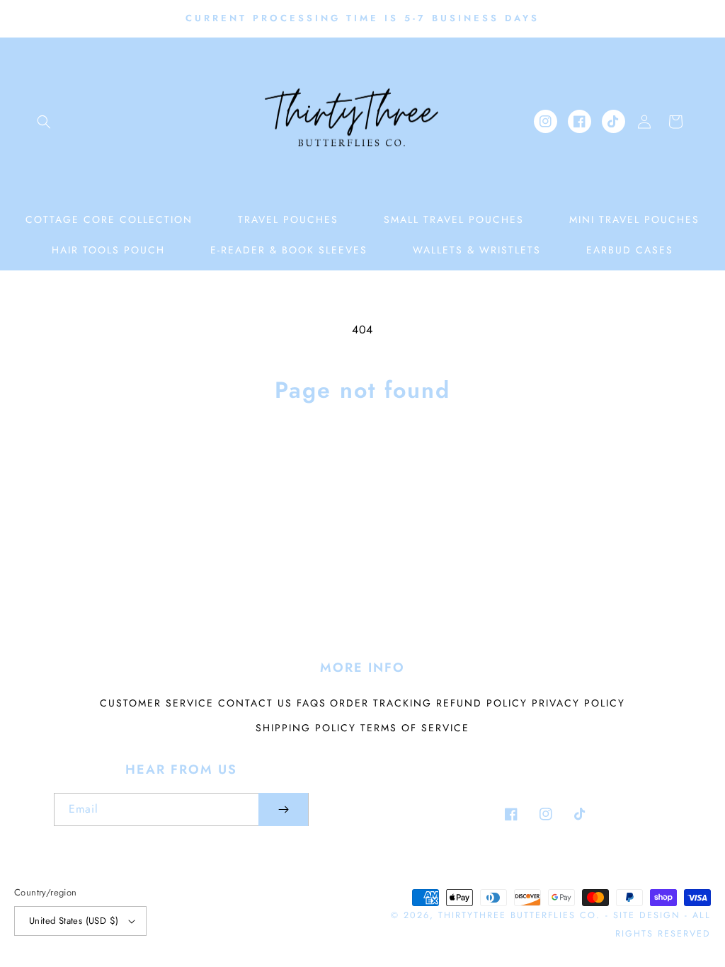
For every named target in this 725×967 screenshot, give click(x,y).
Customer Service (157, 703)
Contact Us (255, 703)
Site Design (646, 915)
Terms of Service (414, 728)
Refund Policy (481, 703)
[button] (43, 121)
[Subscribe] (283, 809)
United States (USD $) (73, 920)
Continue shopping (363, 460)
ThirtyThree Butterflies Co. (519, 915)
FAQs (311, 703)
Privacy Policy (578, 703)
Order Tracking (381, 703)
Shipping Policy (306, 728)
